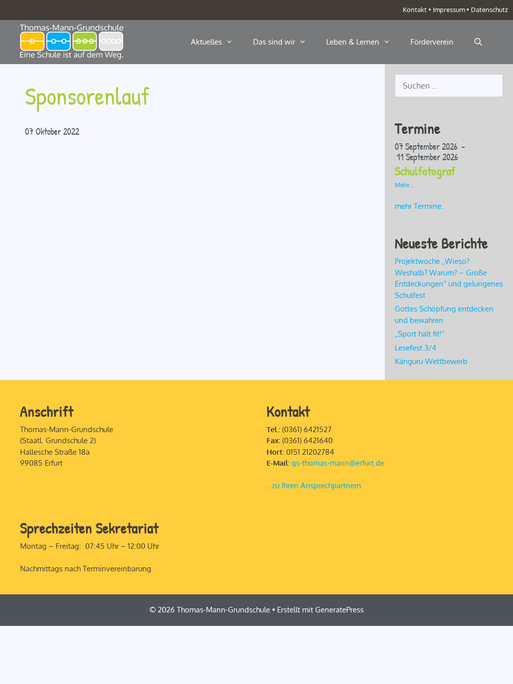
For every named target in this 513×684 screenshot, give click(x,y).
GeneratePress (339, 609)
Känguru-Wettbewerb (431, 361)
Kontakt (415, 10)
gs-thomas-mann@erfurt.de (338, 463)
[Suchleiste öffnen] (478, 42)
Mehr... (404, 185)
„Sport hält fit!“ (420, 333)
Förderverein (431, 42)
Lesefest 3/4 (415, 348)
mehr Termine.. (420, 206)
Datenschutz (489, 10)
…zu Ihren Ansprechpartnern (314, 485)
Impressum (449, 10)
